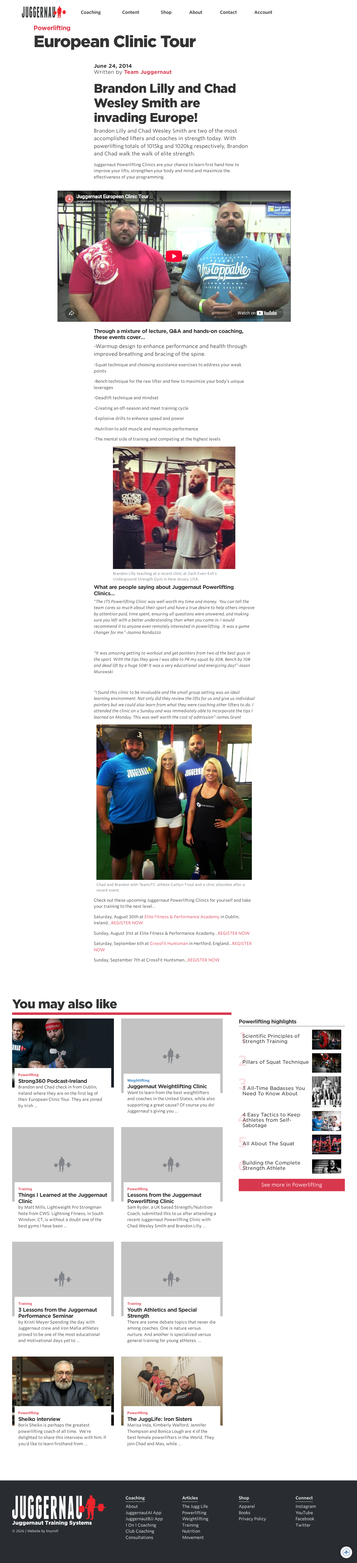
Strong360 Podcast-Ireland (52, 1081)
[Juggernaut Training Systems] (44, 12)
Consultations (139, 1537)
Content (130, 12)
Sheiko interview (39, 1419)
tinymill (52, 1531)
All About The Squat (268, 1143)
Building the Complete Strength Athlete (271, 1165)
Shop (166, 12)
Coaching (91, 12)
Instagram (306, 1506)
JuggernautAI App (144, 1512)
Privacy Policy (252, 1518)
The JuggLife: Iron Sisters (159, 1419)
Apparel (247, 1506)
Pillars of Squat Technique (275, 1062)
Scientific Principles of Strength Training (271, 1038)
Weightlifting (138, 1080)
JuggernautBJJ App (144, 1518)
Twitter (303, 1525)
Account (263, 12)
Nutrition (191, 1531)
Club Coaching (140, 1531)
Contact (228, 12)
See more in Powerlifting (291, 1185)
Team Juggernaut (148, 72)
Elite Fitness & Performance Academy (182, 916)
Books (244, 1512)
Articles (190, 1497)
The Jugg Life (195, 1506)
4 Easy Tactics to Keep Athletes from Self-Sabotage (271, 1120)
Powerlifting (28, 1075)
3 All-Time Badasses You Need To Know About (273, 1090)
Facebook (305, 1518)
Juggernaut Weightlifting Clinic (167, 1086)
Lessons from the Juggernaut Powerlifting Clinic (164, 1198)
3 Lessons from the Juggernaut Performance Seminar (57, 1313)
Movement (193, 1537)
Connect (304, 1497)
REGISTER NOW (127, 922)
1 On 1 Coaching (141, 1525)
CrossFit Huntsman (169, 943)
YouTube (304, 1512)
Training (25, 1189)
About (195, 12)
